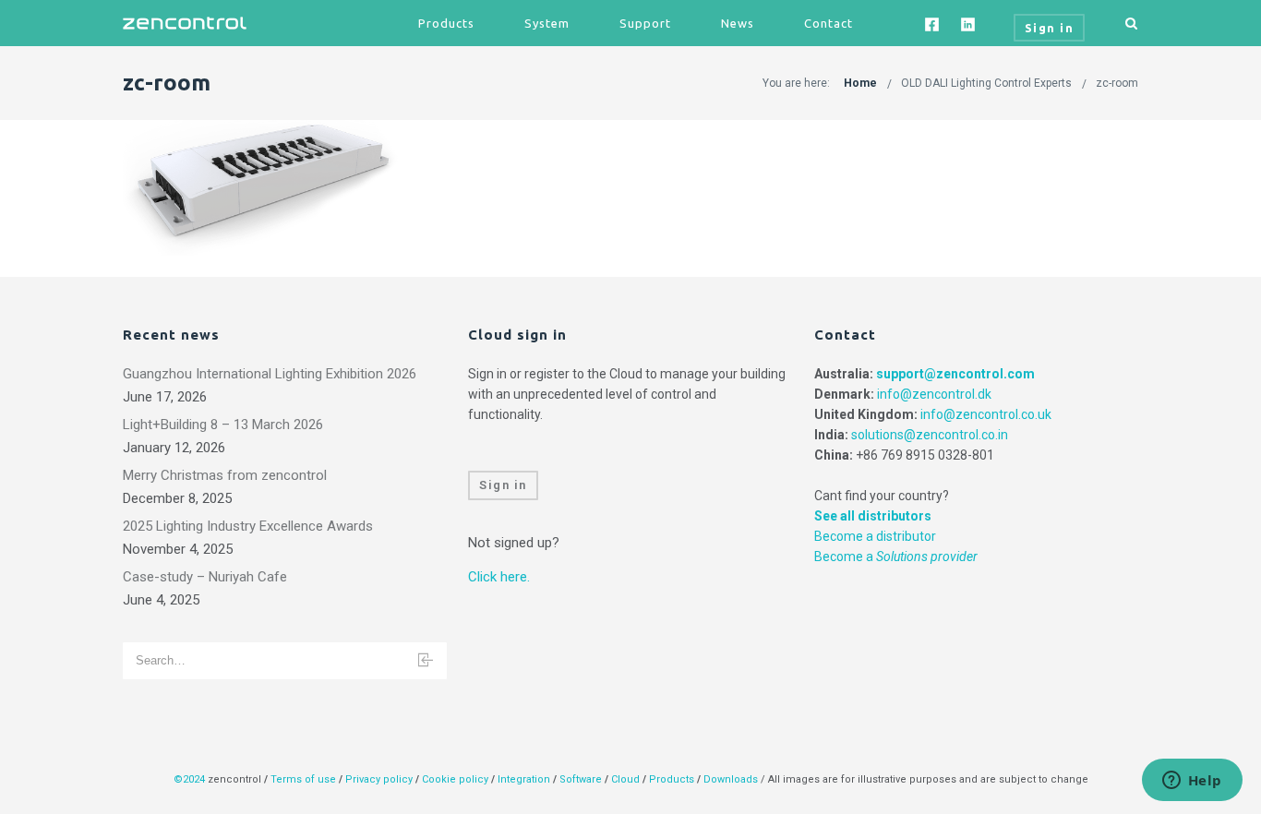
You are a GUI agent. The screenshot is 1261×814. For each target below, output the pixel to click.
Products (446, 23)
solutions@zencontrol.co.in (929, 434)
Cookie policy (455, 779)
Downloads (730, 779)
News (737, 23)
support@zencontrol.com (955, 373)
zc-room (1117, 83)
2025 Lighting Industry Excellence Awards (248, 526)
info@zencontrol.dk (934, 394)
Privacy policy (379, 779)
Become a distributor (875, 536)
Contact (828, 23)
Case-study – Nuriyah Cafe (205, 577)
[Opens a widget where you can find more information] (1192, 782)
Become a (896, 556)
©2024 (189, 779)
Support (645, 23)
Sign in (503, 485)
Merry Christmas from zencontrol (225, 475)
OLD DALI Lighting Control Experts (986, 83)
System (547, 23)
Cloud (627, 779)
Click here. (499, 577)
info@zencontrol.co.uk (985, 414)
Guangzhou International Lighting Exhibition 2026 (269, 373)
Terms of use (303, 779)
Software (581, 779)
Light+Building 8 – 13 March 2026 (223, 424)
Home (860, 83)
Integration (524, 779)
